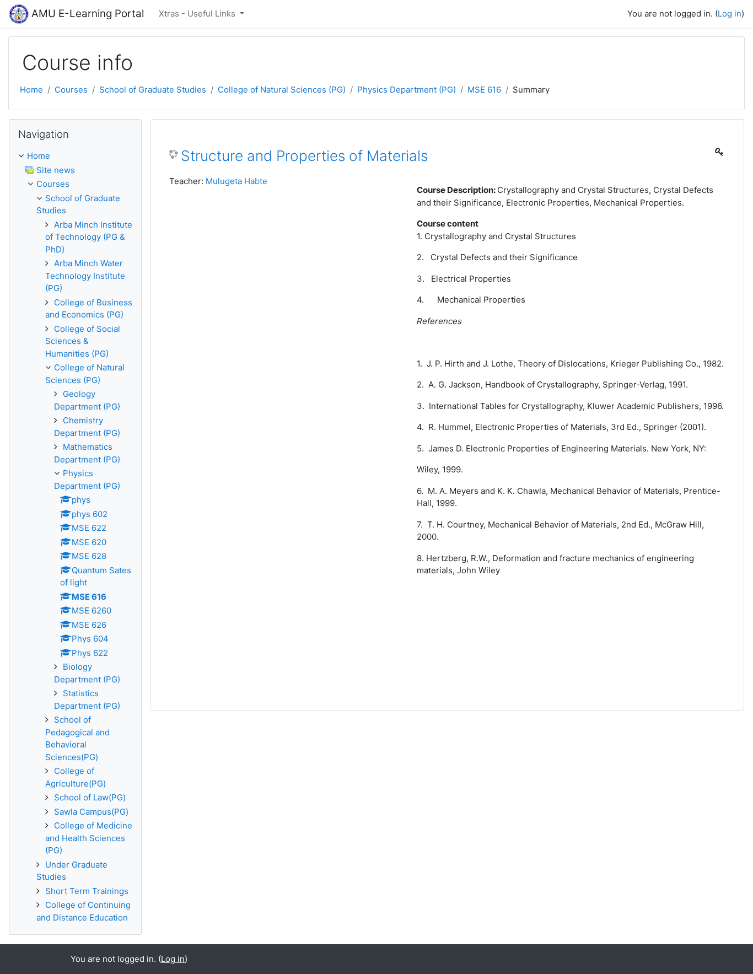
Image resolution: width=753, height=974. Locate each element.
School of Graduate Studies (152, 89)
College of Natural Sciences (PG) (282, 89)
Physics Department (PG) (406, 89)
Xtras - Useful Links (198, 13)
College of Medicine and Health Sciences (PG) (88, 837)
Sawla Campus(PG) (91, 811)
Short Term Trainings (86, 891)
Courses (71, 89)
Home (31, 89)
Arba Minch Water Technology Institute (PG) (85, 275)
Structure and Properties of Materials (304, 155)
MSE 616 (484, 89)
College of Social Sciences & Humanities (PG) (82, 341)
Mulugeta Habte (236, 181)
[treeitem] (75, 156)
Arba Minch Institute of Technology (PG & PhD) (88, 237)
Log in (729, 13)
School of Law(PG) (90, 797)
